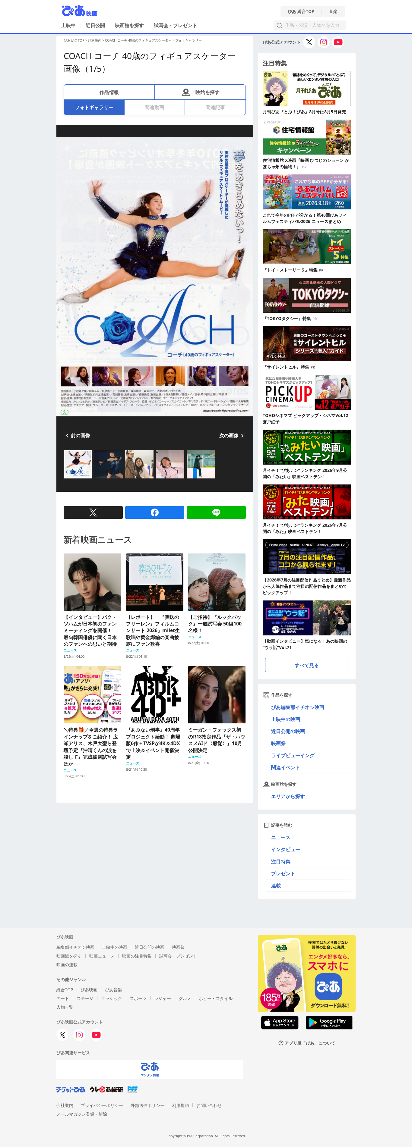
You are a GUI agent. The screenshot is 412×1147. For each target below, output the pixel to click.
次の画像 (229, 435)
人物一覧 (64, 1007)
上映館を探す (205, 92)
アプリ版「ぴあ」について (310, 1042)
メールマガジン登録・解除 (81, 1114)
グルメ (185, 998)
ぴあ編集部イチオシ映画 (297, 707)
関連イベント (285, 767)
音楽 (333, 11)
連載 (276, 885)
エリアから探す (288, 796)
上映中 (68, 25)
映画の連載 (67, 964)
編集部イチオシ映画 (75, 947)
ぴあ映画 (94, 40)
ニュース (280, 837)
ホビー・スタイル (216, 998)
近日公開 (95, 25)
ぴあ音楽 (113, 989)
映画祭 (278, 743)
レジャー (162, 998)
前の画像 (80, 435)
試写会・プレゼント (175, 25)
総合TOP (64, 989)
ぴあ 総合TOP (301, 11)
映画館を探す (129, 25)
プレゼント (283, 873)
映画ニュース (102, 956)
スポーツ (138, 998)
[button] (66, 479)
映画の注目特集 (137, 956)
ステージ (85, 998)
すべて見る (307, 665)
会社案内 (64, 1105)
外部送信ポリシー (147, 1105)
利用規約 (180, 1105)
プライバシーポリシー (102, 1105)
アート (62, 998)
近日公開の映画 (288, 731)
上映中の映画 (285, 719)
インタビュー (285, 849)
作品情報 (109, 92)
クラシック (111, 998)
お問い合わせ (209, 1105)
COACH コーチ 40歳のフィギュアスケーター (138, 40)
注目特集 (280, 861)
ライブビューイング (293, 755)
